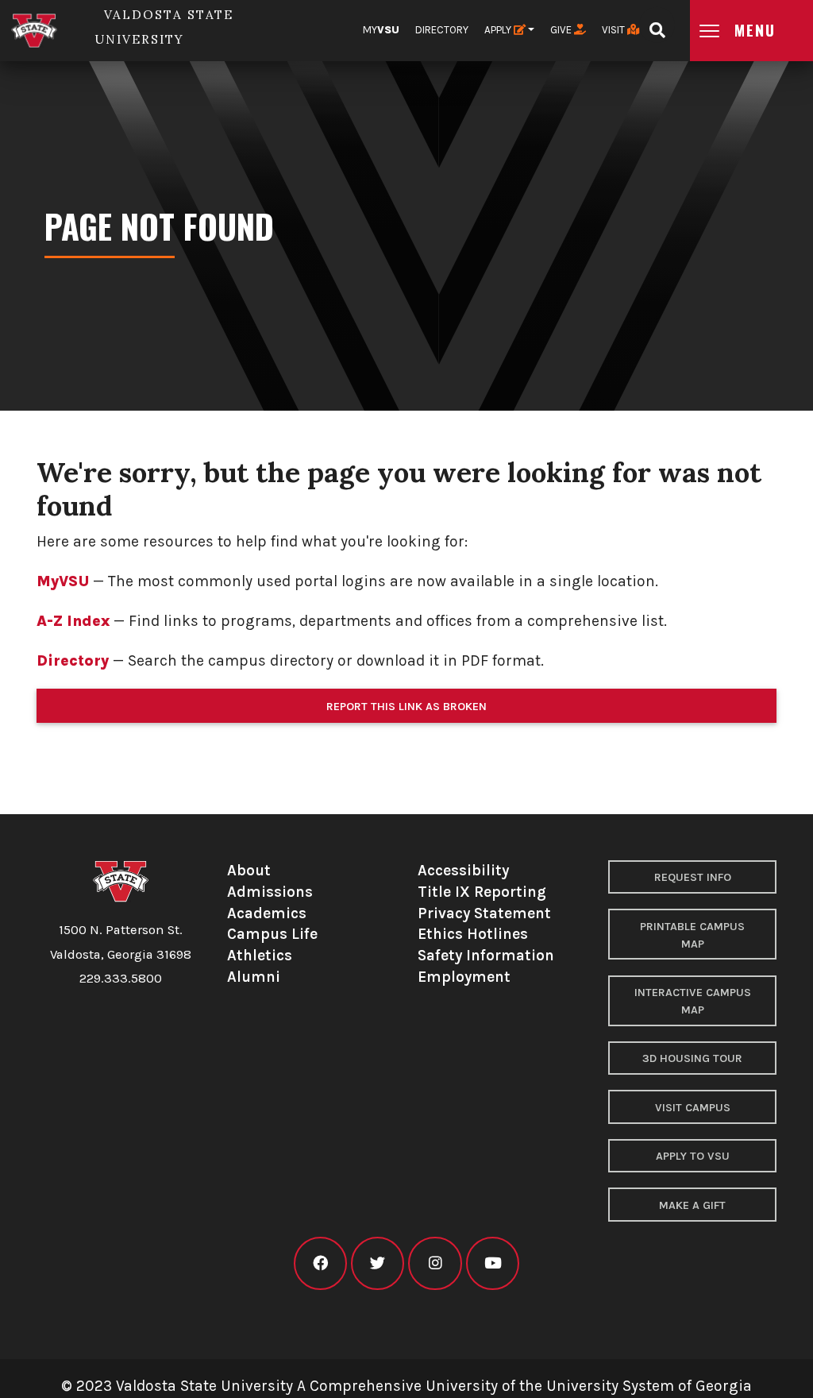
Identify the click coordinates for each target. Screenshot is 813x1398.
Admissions (270, 891)
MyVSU (63, 581)
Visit (614, 30)
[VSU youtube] (492, 1263)
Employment (464, 976)
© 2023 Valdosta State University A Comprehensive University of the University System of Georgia (406, 1386)
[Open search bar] (657, 25)
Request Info (692, 877)
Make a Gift (692, 1205)
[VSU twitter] (377, 1263)
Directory (441, 30)
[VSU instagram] (434, 1263)
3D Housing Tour (692, 1058)
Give (562, 30)
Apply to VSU (693, 1156)
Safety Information (486, 955)
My (381, 30)
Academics (266, 913)
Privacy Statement (484, 913)
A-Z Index (73, 621)
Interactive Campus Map (692, 1001)
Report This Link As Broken (406, 706)
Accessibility (463, 870)
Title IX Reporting (482, 891)
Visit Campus (692, 1107)
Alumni (253, 976)
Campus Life (272, 933)
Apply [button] (499, 30)
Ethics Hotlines (473, 933)
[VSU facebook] (320, 1263)
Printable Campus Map (692, 935)
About (249, 870)
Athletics (259, 955)
